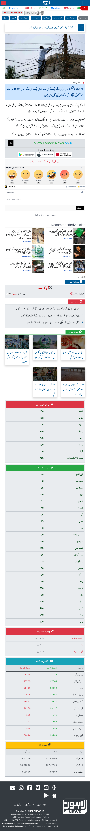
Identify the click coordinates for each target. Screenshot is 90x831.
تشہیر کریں (29, 804)
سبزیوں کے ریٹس (43, 468)
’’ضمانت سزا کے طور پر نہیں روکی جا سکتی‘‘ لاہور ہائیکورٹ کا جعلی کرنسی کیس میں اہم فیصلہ (48, 308)
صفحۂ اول (83, 18)
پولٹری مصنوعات (43, 631)
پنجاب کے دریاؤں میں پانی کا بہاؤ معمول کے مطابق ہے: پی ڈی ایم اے (73, 389)
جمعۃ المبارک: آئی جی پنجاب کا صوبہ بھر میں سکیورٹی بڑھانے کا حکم (45, 389)
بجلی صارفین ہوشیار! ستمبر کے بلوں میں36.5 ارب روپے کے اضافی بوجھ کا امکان (50, 315)
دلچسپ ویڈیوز (58, 18)
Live (3, 3)
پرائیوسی (17, 804)
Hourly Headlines (12, 13)
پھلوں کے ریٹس (43, 404)
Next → (81, 277)
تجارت (14, 18)
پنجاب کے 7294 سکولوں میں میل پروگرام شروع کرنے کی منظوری (17, 357)
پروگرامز (46, 18)
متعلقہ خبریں (73, 282)
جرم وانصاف (24, 18)
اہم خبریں (74, 302)
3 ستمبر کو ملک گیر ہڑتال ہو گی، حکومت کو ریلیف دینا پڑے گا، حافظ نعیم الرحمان (53, 322)
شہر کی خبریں (71, 18)
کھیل (5, 18)
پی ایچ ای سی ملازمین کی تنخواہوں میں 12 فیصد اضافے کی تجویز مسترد (45, 355)
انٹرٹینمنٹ (35, 18)
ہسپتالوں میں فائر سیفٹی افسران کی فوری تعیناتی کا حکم (73, 355)
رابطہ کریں (41, 804)
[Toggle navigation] (85, 3)
